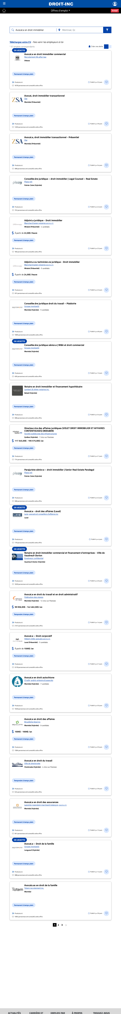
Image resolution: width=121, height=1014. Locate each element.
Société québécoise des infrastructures (40, 433)
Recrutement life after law (35, 56)
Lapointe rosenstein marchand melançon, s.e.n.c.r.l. (45, 804)
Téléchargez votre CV (20, 42)
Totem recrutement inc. (34, 888)
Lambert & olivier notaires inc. (36, 389)
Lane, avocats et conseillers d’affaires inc (41, 514)
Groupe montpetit (31, 306)
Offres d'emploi (59, 11)
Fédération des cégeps (33, 597)
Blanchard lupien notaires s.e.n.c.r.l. (39, 223)
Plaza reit (28, 181)
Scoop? (115, 10)
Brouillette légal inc (32, 721)
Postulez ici (19, 82)
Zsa (25, 98)
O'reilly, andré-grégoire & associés (38, 680)
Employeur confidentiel (33, 558)
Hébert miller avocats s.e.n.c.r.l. (37, 638)
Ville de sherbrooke (32, 763)
